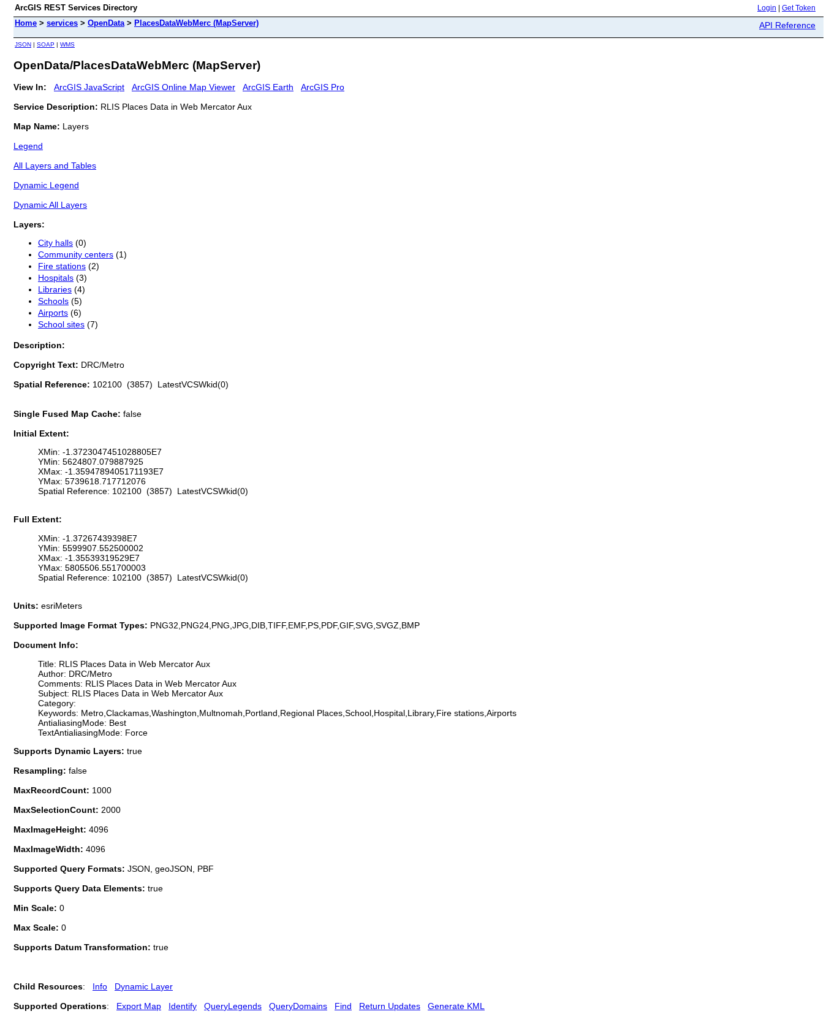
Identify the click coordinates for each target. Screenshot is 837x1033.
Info (100, 986)
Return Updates (389, 1006)
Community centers (75, 254)
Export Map (138, 1006)
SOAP (46, 44)
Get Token (799, 8)
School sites (61, 324)
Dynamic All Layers (50, 205)
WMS (67, 44)
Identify (183, 1006)
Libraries (55, 289)
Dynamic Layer (144, 986)
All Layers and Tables (54, 165)
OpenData (106, 23)
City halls (55, 243)
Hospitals (56, 278)
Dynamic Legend (46, 185)
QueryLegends (233, 1006)
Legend (28, 146)
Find (343, 1006)
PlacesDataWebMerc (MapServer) (196, 23)
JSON (23, 44)
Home (26, 23)
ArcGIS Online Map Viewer (183, 87)
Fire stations (62, 266)
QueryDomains (298, 1006)
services (62, 23)
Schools (53, 301)
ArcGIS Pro (322, 87)
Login (766, 8)
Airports (53, 313)
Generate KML (456, 1006)
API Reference (787, 25)
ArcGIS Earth (268, 87)
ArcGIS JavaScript (89, 87)
